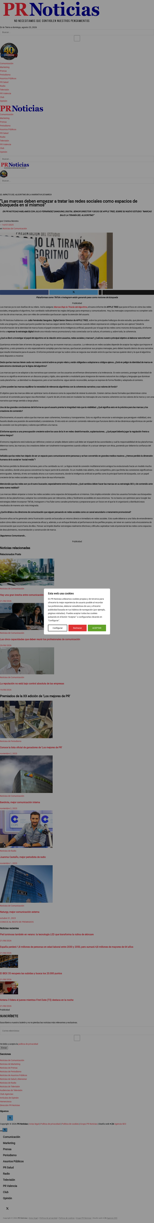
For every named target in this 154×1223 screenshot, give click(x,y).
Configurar (58, 628)
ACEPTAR (96, 628)
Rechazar (77, 628)
